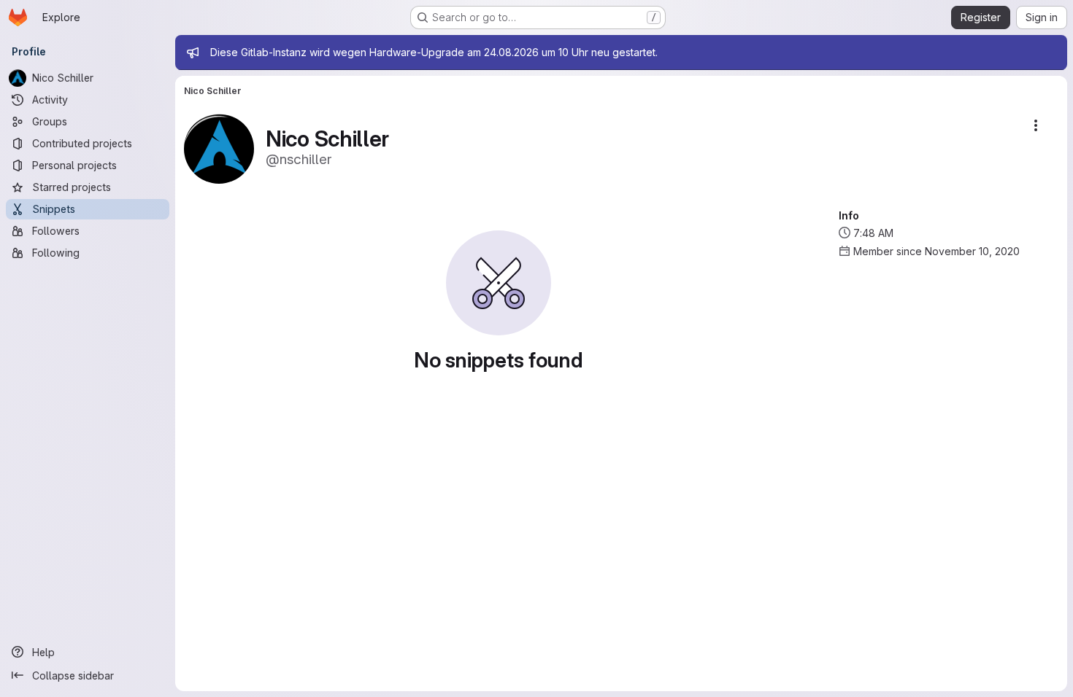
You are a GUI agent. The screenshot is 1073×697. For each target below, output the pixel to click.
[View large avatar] (219, 147)
